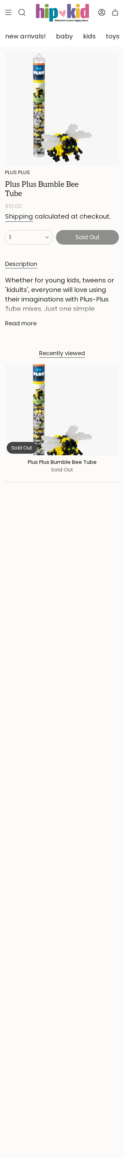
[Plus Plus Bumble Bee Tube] (62, 409)
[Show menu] (8, 12)
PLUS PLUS (17, 172)
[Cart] (115, 12)
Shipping (19, 216)
